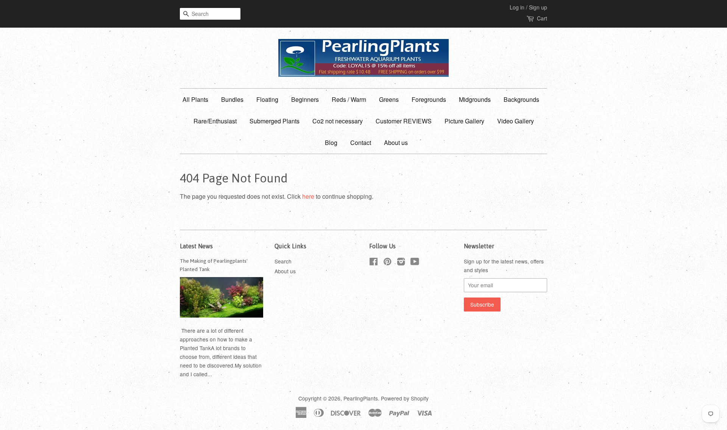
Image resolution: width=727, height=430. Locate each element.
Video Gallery (515, 121)
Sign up (538, 7)
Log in (517, 7)
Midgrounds (475, 99)
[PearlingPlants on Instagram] (401, 262)
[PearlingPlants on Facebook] (373, 262)
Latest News (196, 246)
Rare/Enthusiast (215, 121)
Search (283, 261)
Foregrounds (429, 99)
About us (396, 142)
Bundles (232, 99)
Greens (389, 99)
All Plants (195, 99)
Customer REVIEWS (404, 121)
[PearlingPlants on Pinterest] (387, 262)
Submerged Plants (275, 121)
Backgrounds (521, 99)
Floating (267, 99)
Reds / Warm (349, 99)
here (308, 196)
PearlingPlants (360, 398)
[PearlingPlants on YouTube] (414, 262)
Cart (542, 18)
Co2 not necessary (337, 121)
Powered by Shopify (405, 398)
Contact (360, 142)
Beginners (305, 99)
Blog (331, 142)
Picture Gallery (464, 121)
